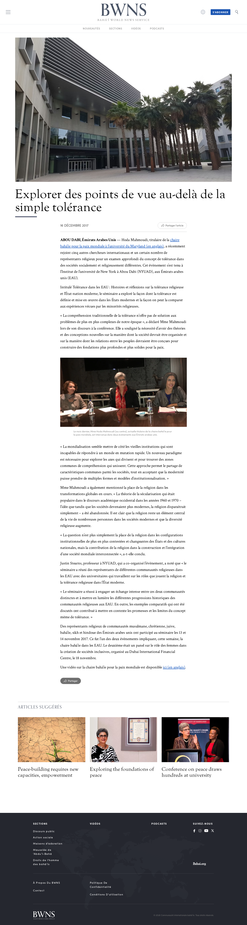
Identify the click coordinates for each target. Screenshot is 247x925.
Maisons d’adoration (47, 843)
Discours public (44, 831)
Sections (115, 28)
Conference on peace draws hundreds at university (192, 772)
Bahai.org (199, 863)
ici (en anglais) (174, 667)
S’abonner (220, 12)
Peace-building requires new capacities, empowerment (48, 772)
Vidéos (136, 28)
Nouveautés (91, 28)
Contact (38, 890)
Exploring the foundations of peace (122, 772)
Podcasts (157, 28)
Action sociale (43, 837)
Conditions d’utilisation (106, 894)
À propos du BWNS (46, 882)
